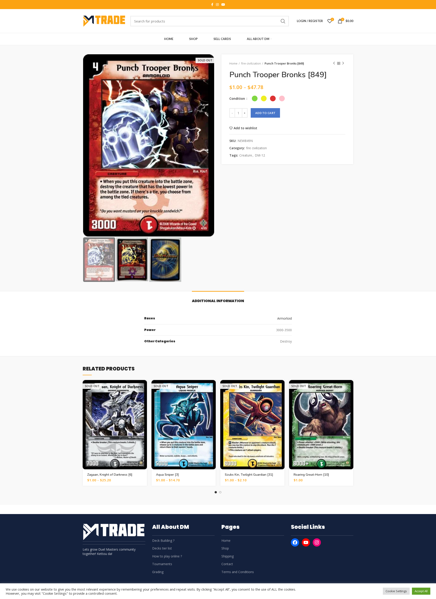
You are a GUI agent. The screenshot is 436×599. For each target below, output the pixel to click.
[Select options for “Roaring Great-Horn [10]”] (350, 387)
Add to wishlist (245, 128)
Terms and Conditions (237, 572)
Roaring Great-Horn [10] (311, 474)
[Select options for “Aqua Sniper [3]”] (212, 387)
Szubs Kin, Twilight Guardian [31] (249, 474)
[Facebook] (295, 542)
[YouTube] (306, 542)
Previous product (334, 63)
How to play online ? (167, 556)
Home (233, 63)
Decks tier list (162, 548)
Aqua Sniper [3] (167, 474)
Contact (227, 564)
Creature (245, 155)
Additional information (218, 300)
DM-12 (260, 155)
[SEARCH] (282, 21)
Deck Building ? (163, 540)
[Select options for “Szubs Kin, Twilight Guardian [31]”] (281, 387)
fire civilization (251, 63)
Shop (225, 548)
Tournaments (162, 564)
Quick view (143, 398)
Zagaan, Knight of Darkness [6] (109, 474)
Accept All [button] (421, 591)
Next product (343, 63)
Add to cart (265, 113)
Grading (158, 572)
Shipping (227, 556)
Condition (237, 98)
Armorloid (284, 318)
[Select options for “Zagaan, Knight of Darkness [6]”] (143, 387)
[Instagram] (317, 542)
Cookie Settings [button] (396, 591)
